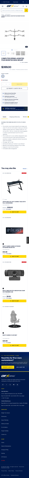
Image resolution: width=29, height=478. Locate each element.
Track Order (15, 2)
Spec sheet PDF (20, 367)
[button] (3, 244)
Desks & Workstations (6, 446)
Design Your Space (5, 412)
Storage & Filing (4, 449)
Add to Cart (15, 211)
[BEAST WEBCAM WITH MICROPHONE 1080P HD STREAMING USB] (14, 275)
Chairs (2, 442)
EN (23, 1)
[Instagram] (2, 384)
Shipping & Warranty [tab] (15, 116)
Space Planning (4, 420)
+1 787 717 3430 (5, 398)
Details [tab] (4, 116)
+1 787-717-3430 (5, 2)
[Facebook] (6, 384)
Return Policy (11, 470)
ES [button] (26, 1)
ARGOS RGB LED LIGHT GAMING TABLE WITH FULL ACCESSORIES (14, 202)
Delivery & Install (5, 423)
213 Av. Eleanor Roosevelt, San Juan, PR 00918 (11, 393)
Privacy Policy (4, 470)
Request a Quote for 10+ (15, 88)
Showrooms (3, 416)
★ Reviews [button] (27, 240)
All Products (7, 14)
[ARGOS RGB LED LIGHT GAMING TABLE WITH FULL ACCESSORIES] (14, 186)
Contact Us (3, 434)
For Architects (4, 427)
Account (23, 6)
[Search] (26, 10)
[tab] (3, 53)
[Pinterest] (17, 384)
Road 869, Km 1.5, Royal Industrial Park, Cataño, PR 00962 (14, 403)
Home (2, 14)
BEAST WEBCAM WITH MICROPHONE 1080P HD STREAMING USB (14, 291)
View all (25, 168)
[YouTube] (13, 384)
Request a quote (8, 367)
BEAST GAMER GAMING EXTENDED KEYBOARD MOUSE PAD (12, 247)
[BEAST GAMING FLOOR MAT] (14, 319)
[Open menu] (2, 6)
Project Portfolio (4, 430)
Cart (26, 6)
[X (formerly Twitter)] (10, 384)
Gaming (3, 453)
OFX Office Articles (5, 475)
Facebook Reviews (15, 475)
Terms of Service (19, 470)
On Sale (3, 460)
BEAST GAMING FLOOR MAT (10, 335)
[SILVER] (2, 76)
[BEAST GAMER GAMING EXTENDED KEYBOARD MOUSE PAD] (14, 230)
